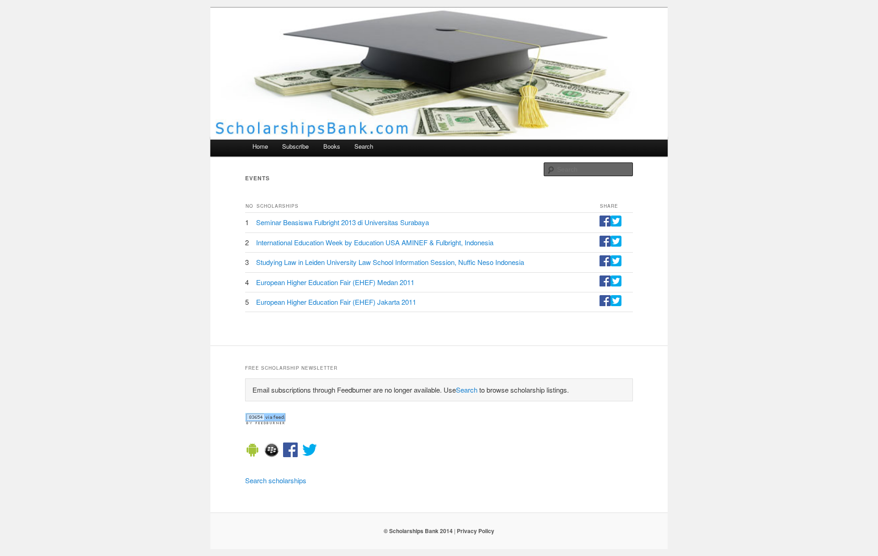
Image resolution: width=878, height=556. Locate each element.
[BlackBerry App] (271, 451)
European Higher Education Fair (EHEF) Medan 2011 (335, 282)
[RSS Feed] (265, 421)
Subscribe (295, 146)
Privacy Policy (475, 531)
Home (260, 146)
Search (363, 146)
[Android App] (252, 451)
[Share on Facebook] (605, 223)
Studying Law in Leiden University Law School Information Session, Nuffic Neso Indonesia (390, 262)
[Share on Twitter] (615, 223)
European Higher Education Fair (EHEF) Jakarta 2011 (336, 302)
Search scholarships (275, 480)
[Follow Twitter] (309, 451)
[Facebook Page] (290, 451)
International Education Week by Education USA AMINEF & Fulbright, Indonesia (374, 242)
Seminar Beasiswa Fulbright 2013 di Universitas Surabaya (342, 222)
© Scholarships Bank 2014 (418, 531)
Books (331, 146)
